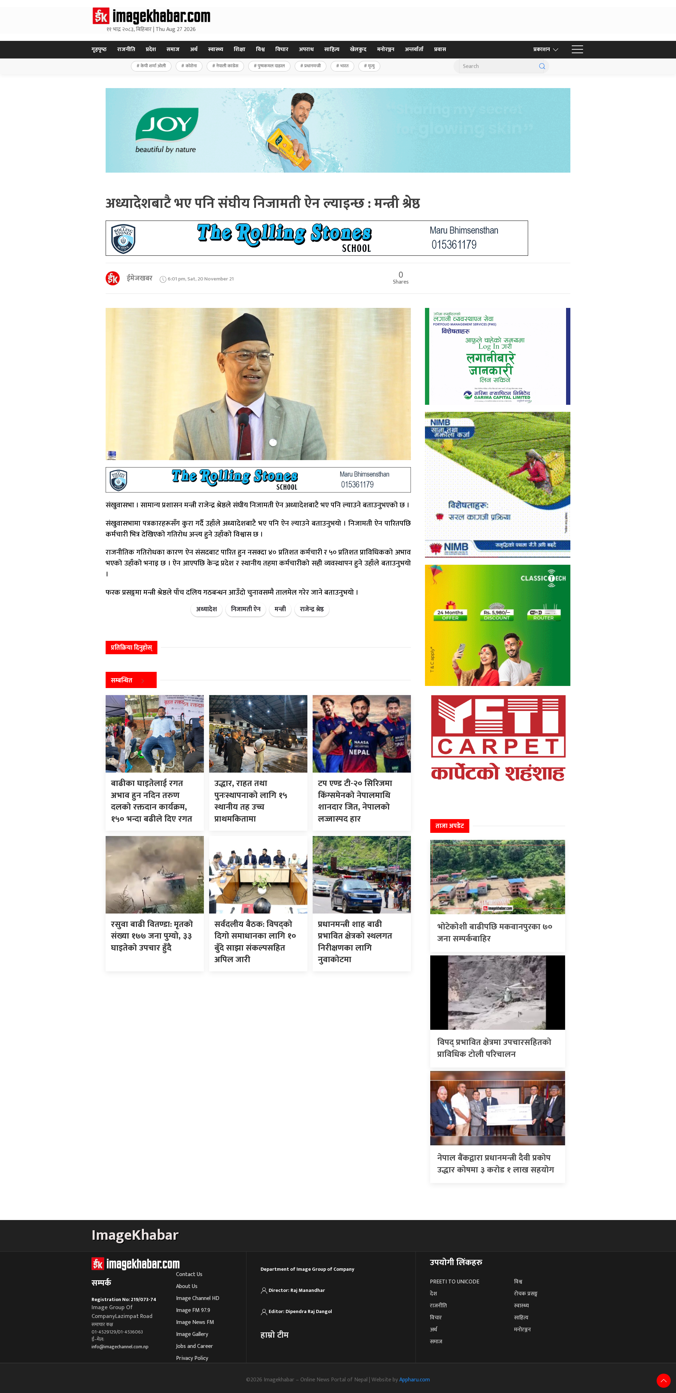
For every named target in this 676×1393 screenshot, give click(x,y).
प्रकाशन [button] (541, 49)
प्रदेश (151, 49)
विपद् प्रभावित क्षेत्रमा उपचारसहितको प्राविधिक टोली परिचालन (494, 1048)
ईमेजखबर (139, 278)
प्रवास (440, 49)
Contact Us (189, 1274)
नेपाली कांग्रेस (227, 66)
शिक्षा (239, 49)
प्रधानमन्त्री (312, 66)
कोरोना (191, 66)
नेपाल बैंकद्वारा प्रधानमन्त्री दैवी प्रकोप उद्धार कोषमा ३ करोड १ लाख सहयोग (495, 1164)
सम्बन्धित (121, 681)
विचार (281, 49)
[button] (577, 49)
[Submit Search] (542, 66)
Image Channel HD (197, 1298)
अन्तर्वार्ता (414, 49)
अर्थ (194, 49)
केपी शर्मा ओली (153, 66)
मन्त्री (280, 609)
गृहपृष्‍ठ (99, 49)
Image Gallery (192, 1334)
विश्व (260, 49)
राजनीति (126, 49)
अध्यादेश (206, 609)
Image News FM (195, 1322)
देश (433, 1294)
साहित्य (331, 49)
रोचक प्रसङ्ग (526, 1294)
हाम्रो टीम (275, 1335)
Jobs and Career (194, 1346)
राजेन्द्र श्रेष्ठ (312, 609)
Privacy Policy (192, 1358)
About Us (187, 1286)
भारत (344, 66)
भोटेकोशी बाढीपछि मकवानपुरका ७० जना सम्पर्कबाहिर (494, 933)
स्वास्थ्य (215, 49)
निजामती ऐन (246, 609)
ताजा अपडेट (450, 826)
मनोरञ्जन (385, 49)
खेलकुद (358, 49)
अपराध (306, 49)
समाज (173, 49)
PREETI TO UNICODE (454, 1282)
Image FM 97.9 (193, 1310)
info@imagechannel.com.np (120, 1347)
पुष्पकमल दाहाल (271, 66)
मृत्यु (371, 66)
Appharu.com (414, 1380)
